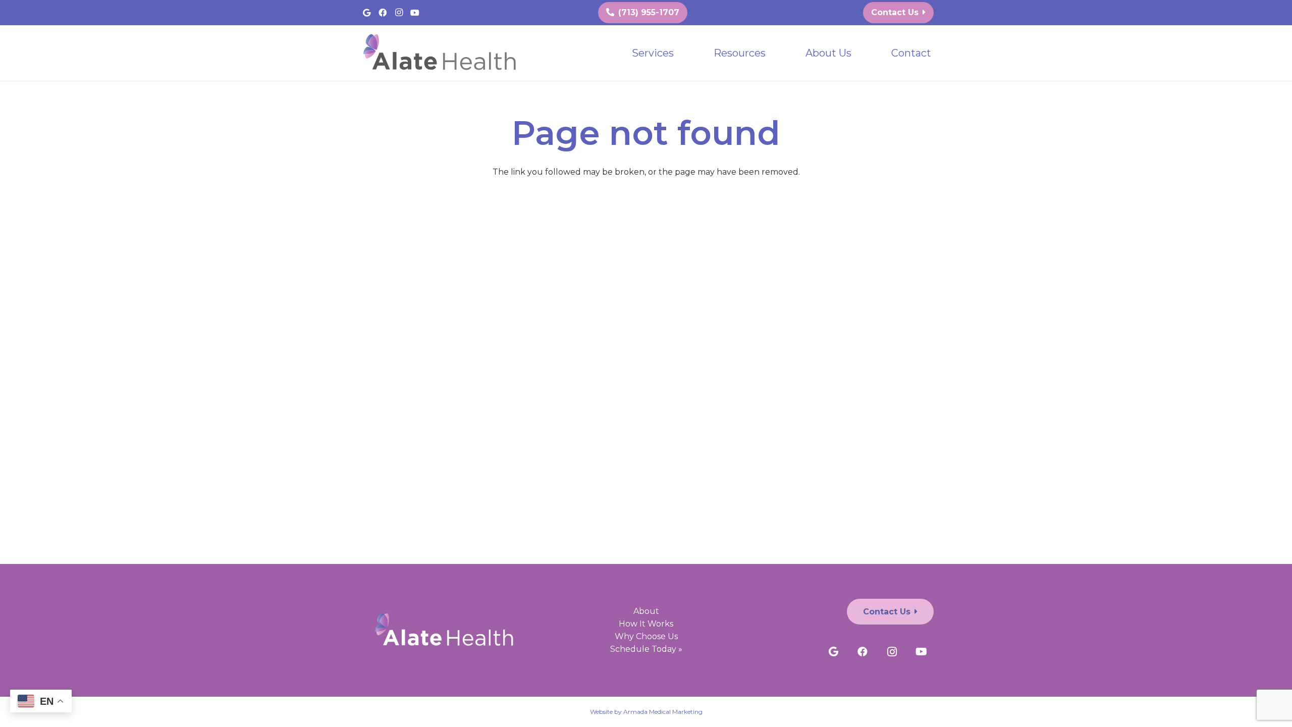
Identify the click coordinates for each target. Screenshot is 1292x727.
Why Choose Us (646, 636)
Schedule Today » (646, 649)
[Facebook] (382, 13)
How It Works (646, 624)
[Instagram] (399, 13)
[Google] (366, 13)
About (646, 611)
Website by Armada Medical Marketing (646, 711)
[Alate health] (441, 53)
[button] (683, 53)
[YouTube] (415, 13)
